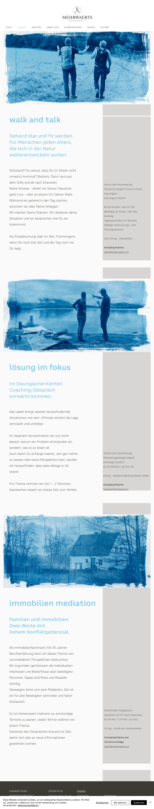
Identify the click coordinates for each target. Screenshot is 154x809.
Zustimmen (139, 802)
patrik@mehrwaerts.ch (116, 489)
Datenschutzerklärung (28, 805)
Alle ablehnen (120, 802)
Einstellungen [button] (102, 802)
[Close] (150, 802)
